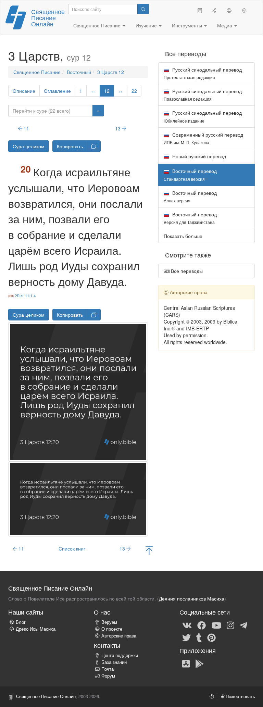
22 (134, 90)
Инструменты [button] (187, 25)
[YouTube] (216, 625)
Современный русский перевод (203, 138)
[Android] (199, 663)
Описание (24, 90)
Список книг (72, 548)
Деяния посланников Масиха (191, 598)
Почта (107, 669)
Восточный (79, 71)
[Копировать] (94, 146)
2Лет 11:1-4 (25, 295)
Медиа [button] (225, 25)
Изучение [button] (147, 25)
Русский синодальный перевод (203, 73)
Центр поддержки (119, 655)
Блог (21, 622)
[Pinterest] (211, 637)
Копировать (70, 146)
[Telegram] (243, 625)
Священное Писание (37, 71)
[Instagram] (230, 625)
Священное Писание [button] (97, 25)
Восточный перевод (190, 196)
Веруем (109, 622)
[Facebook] (201, 625)
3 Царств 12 (110, 71)
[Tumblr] (199, 637)
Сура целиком (29, 146)
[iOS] (186, 663)
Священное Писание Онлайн (48, 17)
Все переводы (186, 270)
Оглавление (57, 90)
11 (25, 128)
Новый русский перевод (198, 156)
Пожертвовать (239, 696)
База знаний (114, 662)
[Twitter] (186, 637)
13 (118, 128)
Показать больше (183, 235)
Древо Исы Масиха (35, 629)
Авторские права (118, 636)
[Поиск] (143, 9)
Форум (108, 676)
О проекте (111, 629)
